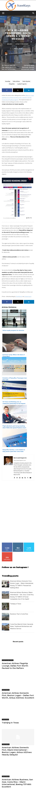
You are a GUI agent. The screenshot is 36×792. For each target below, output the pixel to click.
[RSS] (25, 477)
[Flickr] (17, 477)
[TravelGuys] (18, 5)
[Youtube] (30, 477)
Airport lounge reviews (7, 660)
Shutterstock (27, 296)
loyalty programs (22, 84)
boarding (7, 81)
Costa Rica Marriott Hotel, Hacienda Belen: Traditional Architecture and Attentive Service (21, 626)
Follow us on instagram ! (15, 567)
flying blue (12, 84)
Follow (18, 543)
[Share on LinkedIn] (29, 90)
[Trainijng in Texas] (18, 712)
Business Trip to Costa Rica (19, 614)
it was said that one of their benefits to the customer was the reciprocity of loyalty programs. (18, 98)
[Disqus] (18, 512)
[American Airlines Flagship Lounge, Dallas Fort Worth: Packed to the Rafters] (18, 653)
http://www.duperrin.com (20, 460)
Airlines (9, 44)
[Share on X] (18, 90)
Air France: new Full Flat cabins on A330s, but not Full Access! (9, 67)
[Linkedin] (22, 477)
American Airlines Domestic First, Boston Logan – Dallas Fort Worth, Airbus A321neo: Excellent (18, 695)
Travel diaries (5, 719)
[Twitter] (27, 477)
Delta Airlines (16, 81)
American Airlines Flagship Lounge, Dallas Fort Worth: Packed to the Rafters (15, 665)
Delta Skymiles (26, 81)
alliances (27, 95)
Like (7, 543)
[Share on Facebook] (7, 90)
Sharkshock (19, 296)
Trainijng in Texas (15, 604)
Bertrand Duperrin (17, 53)
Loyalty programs (21, 44)
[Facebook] (14, 477)
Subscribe (7, 553)
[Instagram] (19, 477)
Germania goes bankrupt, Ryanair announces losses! (27, 67)
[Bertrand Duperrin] (6, 53)
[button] (3, 13)
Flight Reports (5, 689)
